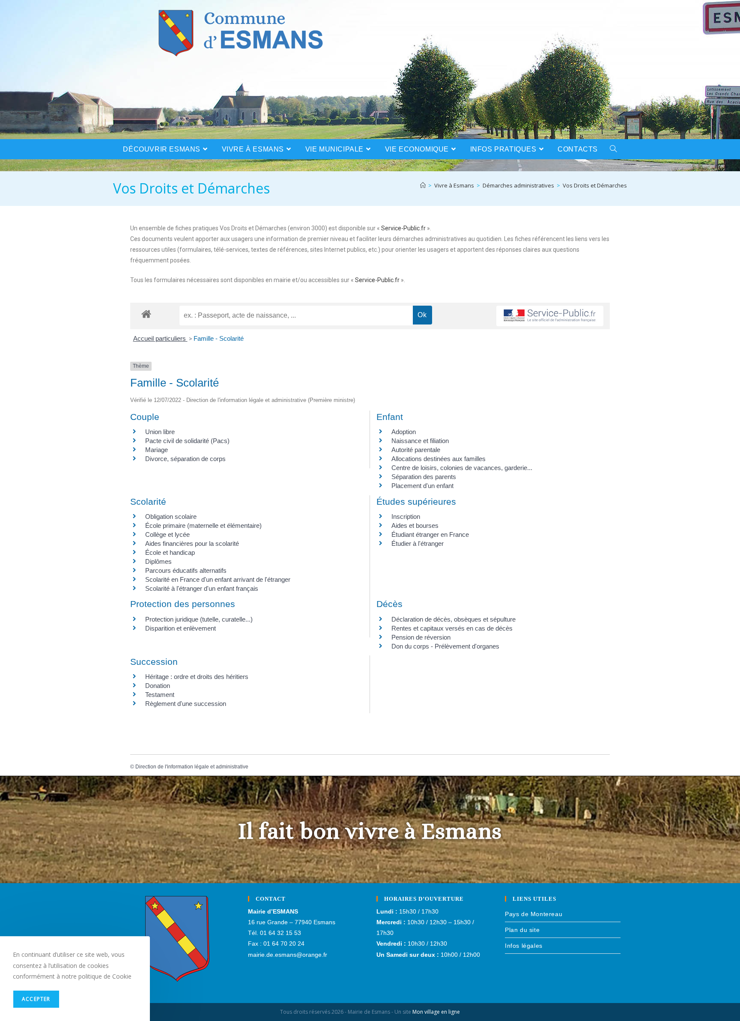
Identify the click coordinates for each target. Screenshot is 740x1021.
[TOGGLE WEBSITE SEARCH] (613, 149)
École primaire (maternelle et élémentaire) (203, 525)
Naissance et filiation (420, 440)
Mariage (156, 449)
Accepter (36, 999)
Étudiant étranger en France (430, 534)
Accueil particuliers (160, 338)
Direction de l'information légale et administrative (191, 767)
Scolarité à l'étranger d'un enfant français (201, 588)
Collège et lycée (167, 534)
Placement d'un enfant (422, 485)
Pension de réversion (421, 637)
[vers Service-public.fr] (549, 316)
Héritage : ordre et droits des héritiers (196, 676)
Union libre (160, 431)
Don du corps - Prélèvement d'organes (445, 646)
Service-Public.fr (403, 228)
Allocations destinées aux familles (438, 458)
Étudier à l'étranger (417, 543)
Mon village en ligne (436, 1011)
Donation (157, 685)
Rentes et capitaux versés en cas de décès (452, 628)
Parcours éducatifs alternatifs (186, 570)
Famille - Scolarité (219, 338)
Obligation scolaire (171, 516)
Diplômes (158, 561)
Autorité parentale (415, 449)
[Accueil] (423, 185)
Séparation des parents (423, 476)
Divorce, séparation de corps (185, 458)
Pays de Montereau (533, 914)
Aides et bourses (415, 525)
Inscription (405, 516)
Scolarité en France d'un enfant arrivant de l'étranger (217, 579)
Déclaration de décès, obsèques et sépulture (453, 619)
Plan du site (522, 929)
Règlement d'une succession (185, 703)
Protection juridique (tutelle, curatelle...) (199, 619)
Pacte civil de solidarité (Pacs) (187, 440)
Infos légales (524, 945)
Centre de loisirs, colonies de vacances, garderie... (461, 467)
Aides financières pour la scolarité (192, 543)
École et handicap (170, 552)
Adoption (403, 431)
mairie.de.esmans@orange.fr (287, 954)
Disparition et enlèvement (180, 628)
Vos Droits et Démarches (595, 185)
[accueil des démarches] (146, 313)
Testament (159, 694)
